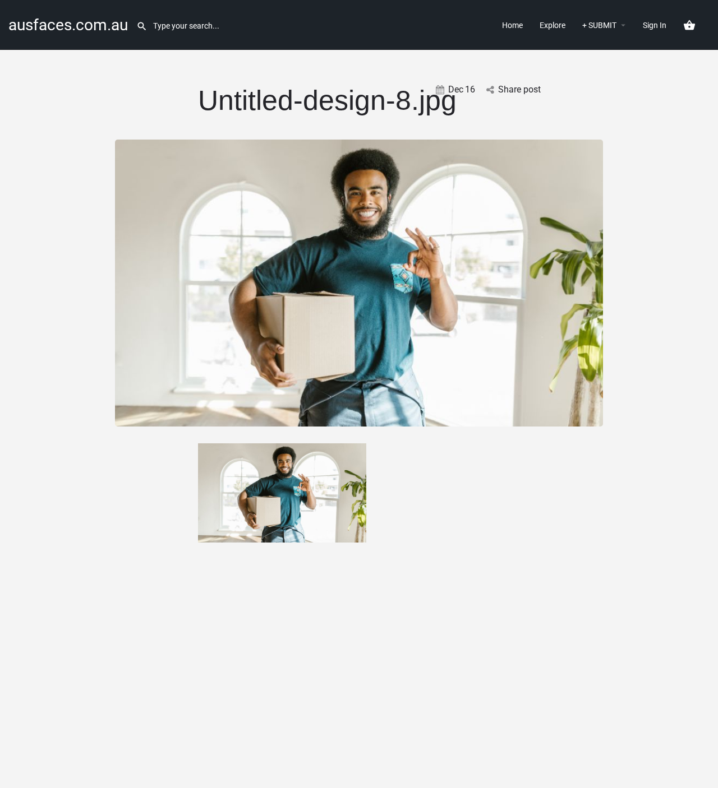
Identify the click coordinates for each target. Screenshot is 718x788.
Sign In (654, 25)
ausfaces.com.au (68, 25)
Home (512, 25)
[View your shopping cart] (689, 25)
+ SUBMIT (599, 25)
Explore (552, 25)
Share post (519, 89)
